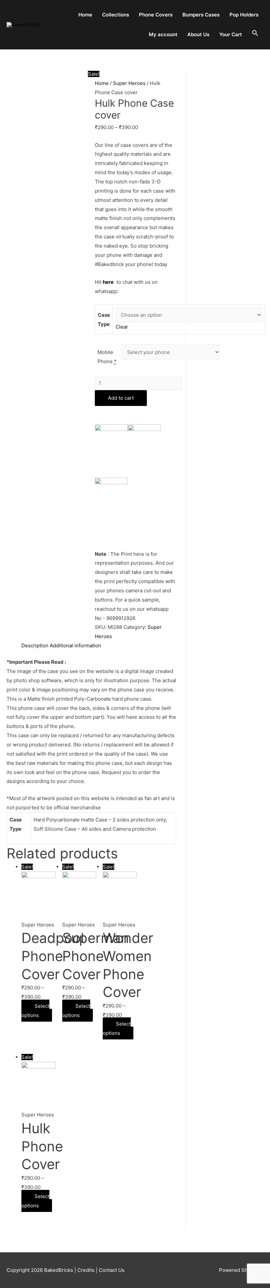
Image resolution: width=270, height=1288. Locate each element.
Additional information (75, 645)
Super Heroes (129, 83)
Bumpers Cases (201, 15)
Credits (85, 1270)
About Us (198, 34)
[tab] (34, 645)
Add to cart (121, 398)
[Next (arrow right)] (258, 644)
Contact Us (110, 1270)
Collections (115, 15)
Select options (35, 1010)
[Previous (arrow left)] (11, 644)
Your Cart (230, 34)
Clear (122, 327)
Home (85, 15)
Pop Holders (244, 15)
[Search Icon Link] (255, 33)
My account (163, 34)
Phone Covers (156, 15)
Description (34, 645)
